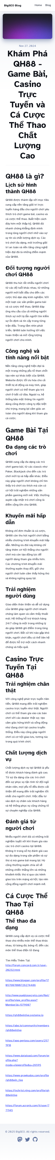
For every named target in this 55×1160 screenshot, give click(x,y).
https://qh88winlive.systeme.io (24, 1015)
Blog (48, 5)
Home (38, 5)
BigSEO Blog (12, 5)
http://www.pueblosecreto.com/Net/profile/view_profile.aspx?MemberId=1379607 (27, 1000)
